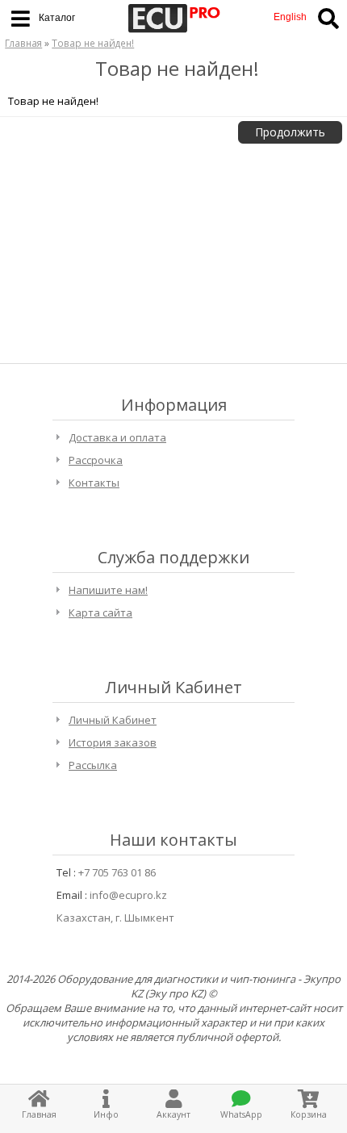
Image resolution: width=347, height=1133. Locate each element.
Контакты (94, 482)
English (290, 17)
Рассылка (93, 765)
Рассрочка (96, 460)
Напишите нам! (108, 590)
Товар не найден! (93, 42)
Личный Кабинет (113, 720)
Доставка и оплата (117, 437)
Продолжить (290, 132)
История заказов (113, 742)
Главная (23, 42)
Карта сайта (100, 612)
